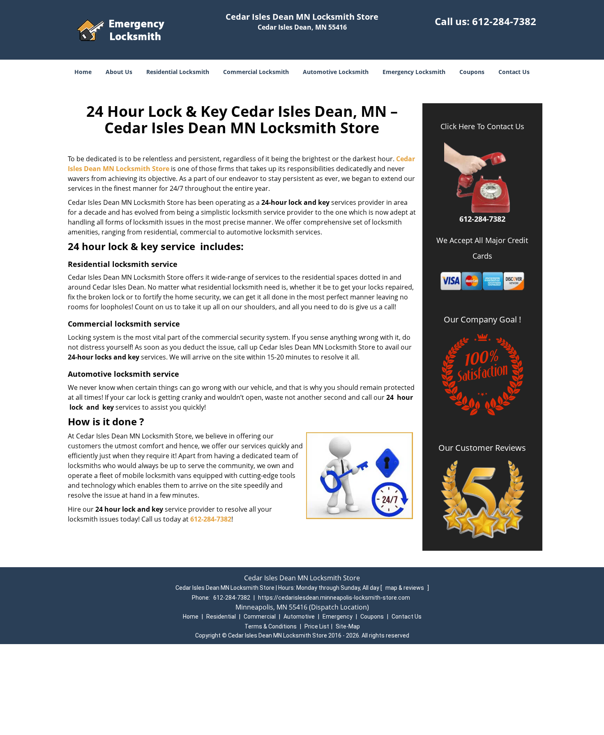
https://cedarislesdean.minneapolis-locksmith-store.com (334, 597)
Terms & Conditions (270, 626)
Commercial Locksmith (256, 72)
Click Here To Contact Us (482, 126)
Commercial (260, 616)
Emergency (338, 616)
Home (83, 72)
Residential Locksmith (177, 72)
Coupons (471, 72)
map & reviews (405, 587)
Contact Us (514, 72)
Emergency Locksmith (414, 72)
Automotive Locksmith (336, 72)
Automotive (299, 616)
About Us (119, 72)
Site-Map (348, 626)
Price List (316, 626)
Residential (221, 616)
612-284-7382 (504, 21)
